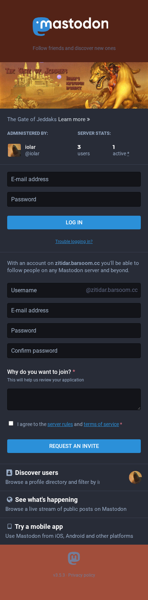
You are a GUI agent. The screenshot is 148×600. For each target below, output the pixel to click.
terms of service (101, 424)
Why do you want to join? (41, 371)
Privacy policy (81, 575)
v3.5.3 (59, 575)
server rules (60, 424)
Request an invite (74, 446)
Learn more (72, 119)
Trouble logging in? (74, 241)
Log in (74, 222)
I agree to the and (69, 424)
